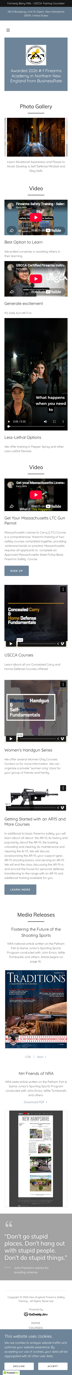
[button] (8, 30)
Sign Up (16, 570)
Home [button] (35, 1323)
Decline (19, 1366)
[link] (36, 55)
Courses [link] (36, 1328)
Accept (53, 1366)
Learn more (20, 889)
